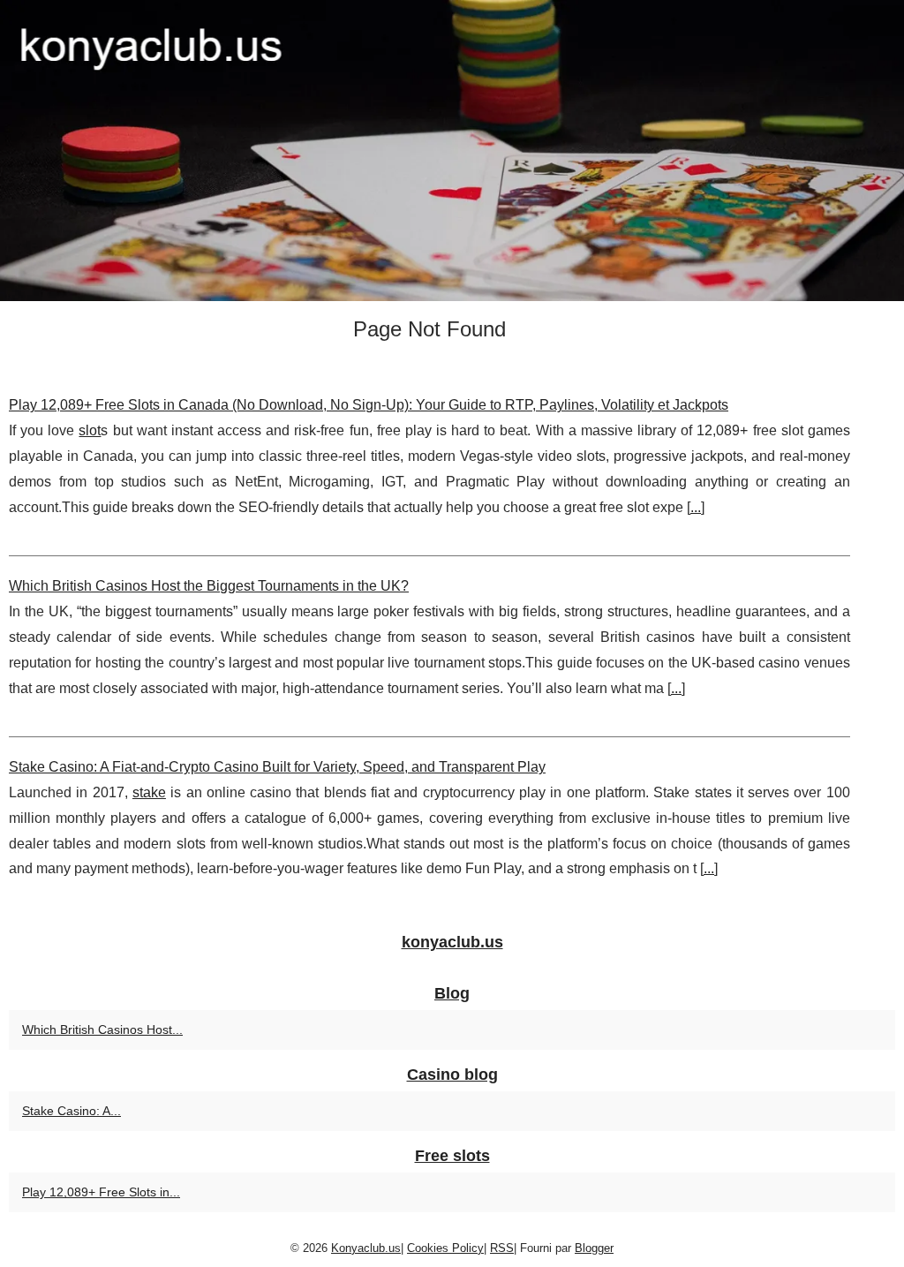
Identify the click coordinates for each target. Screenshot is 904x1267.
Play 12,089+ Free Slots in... (101, 1192)
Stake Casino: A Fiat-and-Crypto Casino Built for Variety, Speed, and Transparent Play (277, 766)
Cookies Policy (445, 1248)
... (695, 507)
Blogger (594, 1248)
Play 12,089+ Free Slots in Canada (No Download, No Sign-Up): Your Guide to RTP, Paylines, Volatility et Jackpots (368, 404)
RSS (502, 1248)
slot (90, 430)
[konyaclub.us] (452, 150)
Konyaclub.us (366, 1248)
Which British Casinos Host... (102, 1029)
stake (149, 792)
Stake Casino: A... (71, 1111)
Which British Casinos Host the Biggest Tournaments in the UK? (209, 585)
